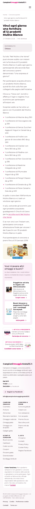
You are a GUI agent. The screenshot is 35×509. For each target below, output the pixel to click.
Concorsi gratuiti (24, 407)
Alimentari (6, 413)
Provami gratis (8, 452)
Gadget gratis (8, 431)
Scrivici (13, 485)
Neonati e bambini (10, 416)
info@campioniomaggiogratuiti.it (16, 396)
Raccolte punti (23, 422)
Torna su (13, 505)
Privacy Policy (23, 444)
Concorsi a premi (14, 14)
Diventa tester (8, 456)
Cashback (6, 443)
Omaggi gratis (8, 422)
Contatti (21, 441)
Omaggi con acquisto (7, 426)
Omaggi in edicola (9, 419)
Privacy (5, 501)
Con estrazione (23, 413)
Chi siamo (21, 438)
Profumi (6, 410)
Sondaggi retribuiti (9, 459)
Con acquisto (23, 416)
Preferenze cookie (22, 501)
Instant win (22, 410)
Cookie (12, 501)
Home (5, 14)
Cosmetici (6, 407)
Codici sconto (8, 446)
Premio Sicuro (23, 419)
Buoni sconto (8, 440)
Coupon (6, 449)
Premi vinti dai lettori (23, 426)
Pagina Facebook (24, 450)
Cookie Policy (23, 447)
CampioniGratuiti (17, 364)
